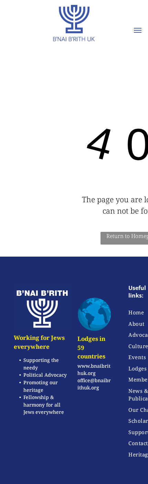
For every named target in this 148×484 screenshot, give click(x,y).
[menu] (138, 30)
